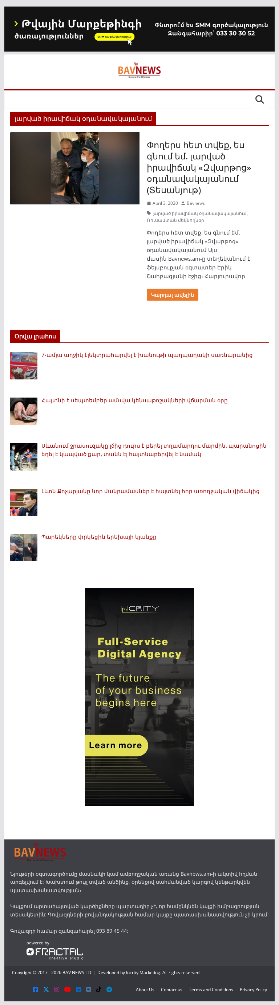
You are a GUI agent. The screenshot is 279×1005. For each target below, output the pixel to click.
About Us (145, 989)
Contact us (171, 989)
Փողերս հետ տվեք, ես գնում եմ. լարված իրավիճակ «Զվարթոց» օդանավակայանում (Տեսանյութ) (199, 167)
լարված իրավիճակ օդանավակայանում (200, 213)
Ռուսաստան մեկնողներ (175, 220)
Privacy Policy (253, 989)
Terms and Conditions (211, 989)
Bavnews (196, 203)
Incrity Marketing (143, 972)
